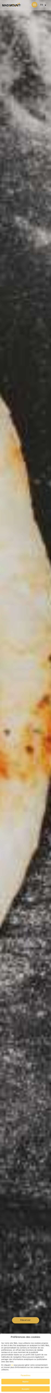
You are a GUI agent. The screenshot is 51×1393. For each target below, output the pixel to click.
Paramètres (25, 1375)
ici (12, 1365)
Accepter (25, 1389)
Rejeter (25, 1381)
